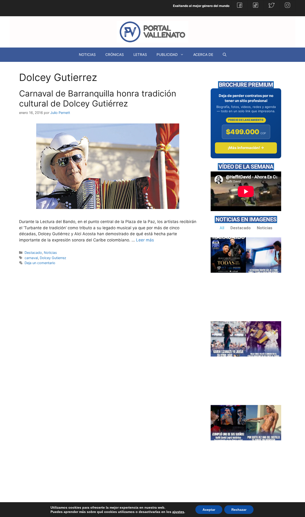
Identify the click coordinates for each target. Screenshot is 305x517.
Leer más (145, 240)
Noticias (50, 253)
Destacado (33, 253)
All (222, 227)
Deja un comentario (40, 263)
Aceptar (209, 510)
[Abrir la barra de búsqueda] (224, 55)
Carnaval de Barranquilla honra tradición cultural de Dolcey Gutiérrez (97, 98)
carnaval (31, 258)
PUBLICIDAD (167, 54)
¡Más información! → (246, 147)
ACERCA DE (203, 54)
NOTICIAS (87, 54)
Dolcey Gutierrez (53, 258)
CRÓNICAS (114, 54)
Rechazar (238, 510)
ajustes (178, 512)
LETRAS (140, 54)
